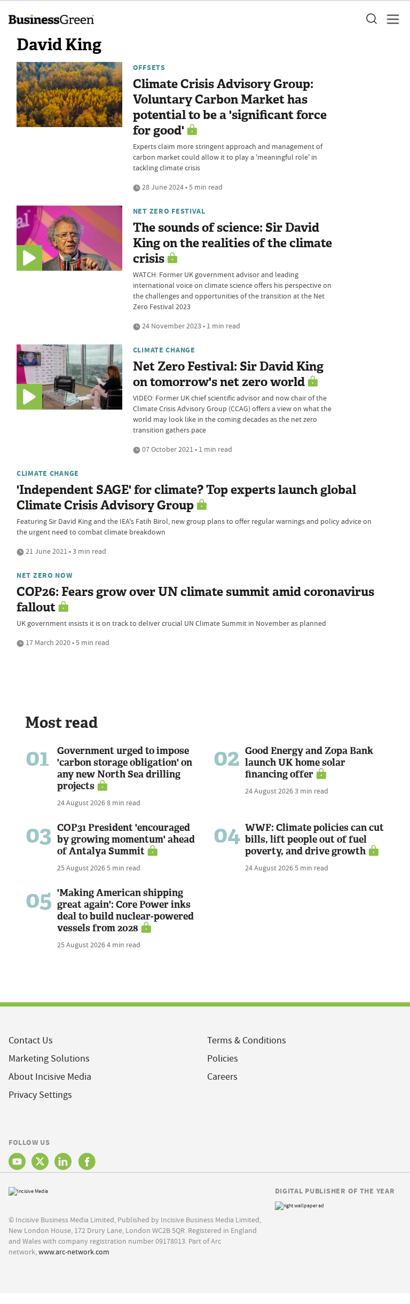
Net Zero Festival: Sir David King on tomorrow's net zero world (228, 374)
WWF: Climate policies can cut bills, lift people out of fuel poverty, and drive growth (314, 839)
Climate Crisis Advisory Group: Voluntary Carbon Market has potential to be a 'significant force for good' (230, 107)
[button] (371, 19)
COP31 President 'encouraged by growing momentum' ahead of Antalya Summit (126, 839)
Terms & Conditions (246, 1040)
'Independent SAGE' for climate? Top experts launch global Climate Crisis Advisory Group (186, 497)
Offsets (149, 67)
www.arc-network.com (73, 1251)
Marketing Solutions (49, 1058)
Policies (222, 1058)
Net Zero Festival (169, 211)
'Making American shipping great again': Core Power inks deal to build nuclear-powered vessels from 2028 (125, 910)
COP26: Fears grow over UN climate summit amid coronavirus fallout (195, 599)
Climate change (164, 349)
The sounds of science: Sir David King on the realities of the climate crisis (232, 243)
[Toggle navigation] (389, 19)
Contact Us (31, 1040)
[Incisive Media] (28, 1190)
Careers (222, 1077)
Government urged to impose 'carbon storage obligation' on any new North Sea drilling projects (124, 768)
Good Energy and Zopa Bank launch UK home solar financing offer (309, 762)
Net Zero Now (45, 575)
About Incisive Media (50, 1077)
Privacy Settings (40, 1095)
